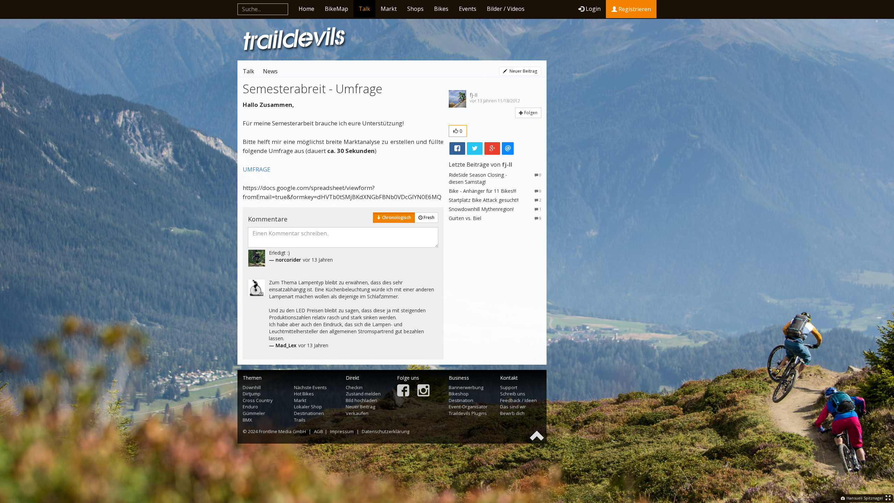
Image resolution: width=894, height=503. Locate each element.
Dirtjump (252, 394)
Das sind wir (513, 406)
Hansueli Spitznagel (864, 498)
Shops (415, 9)
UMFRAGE (256, 169)
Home (306, 9)
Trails (300, 420)
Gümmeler (254, 413)
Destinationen (309, 413)
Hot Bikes (304, 394)
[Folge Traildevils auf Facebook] (403, 391)
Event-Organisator (468, 406)
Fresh (428, 217)
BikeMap (336, 9)
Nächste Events (310, 387)
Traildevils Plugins (468, 413)
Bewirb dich (512, 413)
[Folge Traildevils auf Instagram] (423, 391)
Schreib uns (512, 394)
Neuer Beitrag (522, 71)
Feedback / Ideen (518, 400)
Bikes (441, 9)
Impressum (342, 431)
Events (467, 9)
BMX (247, 420)
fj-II (473, 95)
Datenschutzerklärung (385, 431)
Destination (461, 400)
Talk (364, 9)
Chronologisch (396, 217)
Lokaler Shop (308, 406)
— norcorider (285, 259)
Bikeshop (459, 394)
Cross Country (258, 400)
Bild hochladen (361, 400)
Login (593, 9)
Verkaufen (357, 413)
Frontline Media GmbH (282, 431)
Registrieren (634, 9)
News (270, 71)
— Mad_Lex (282, 345)
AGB (318, 431)
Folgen (530, 113)
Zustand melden (363, 394)
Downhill (252, 387)
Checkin (354, 387)
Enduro (250, 406)
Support (508, 387)
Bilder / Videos (506, 9)
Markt (389, 9)
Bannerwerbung (466, 387)
